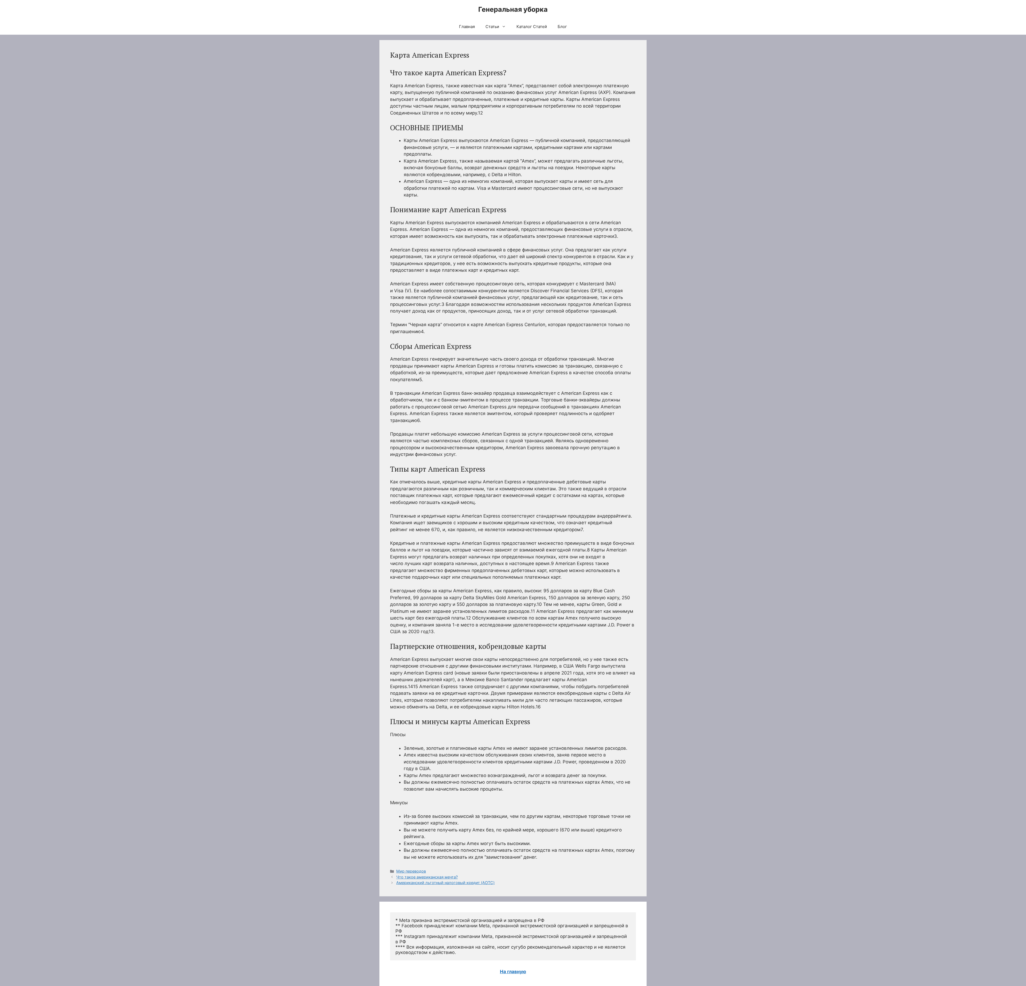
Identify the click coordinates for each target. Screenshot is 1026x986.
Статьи (492, 26)
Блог (562, 26)
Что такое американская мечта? (427, 877)
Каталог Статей (531, 26)
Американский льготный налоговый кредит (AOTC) (445, 882)
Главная (467, 26)
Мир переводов (411, 871)
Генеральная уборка (513, 9)
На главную (513, 971)
